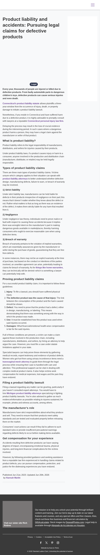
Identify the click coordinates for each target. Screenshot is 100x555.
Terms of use (68, 537)
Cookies (39, 537)
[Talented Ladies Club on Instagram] (58, 542)
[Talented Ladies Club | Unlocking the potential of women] (30, 5)
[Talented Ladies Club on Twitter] (46, 542)
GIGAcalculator (42, 522)
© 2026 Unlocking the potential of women (50, 551)
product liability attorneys (15, 179)
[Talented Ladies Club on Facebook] (40, 542)
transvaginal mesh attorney (16, 362)
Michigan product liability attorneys (24, 393)
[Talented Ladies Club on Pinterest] (52, 542)
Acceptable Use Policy (53, 537)
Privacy (30, 537)
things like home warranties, (49, 267)
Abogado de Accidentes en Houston (68, 525)
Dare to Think (54, 548)
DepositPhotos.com (75, 522)
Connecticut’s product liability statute (21, 103)
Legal (33, 84)
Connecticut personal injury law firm (45, 121)
